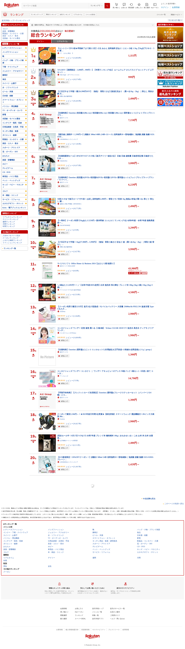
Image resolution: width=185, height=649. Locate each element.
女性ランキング (65, 14)
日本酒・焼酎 (7, 96)
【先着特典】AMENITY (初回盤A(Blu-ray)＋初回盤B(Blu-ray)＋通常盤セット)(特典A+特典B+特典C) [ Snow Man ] (105, 565)
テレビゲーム (7, 168)
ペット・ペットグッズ (11, 180)
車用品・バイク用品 (10, 176)
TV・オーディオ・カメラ (12, 110)
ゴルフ (5, 29)
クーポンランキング (10, 238)
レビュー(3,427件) (73, 251)
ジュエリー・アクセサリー (13, 71)
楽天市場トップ (8, 20)
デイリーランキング (10, 219)
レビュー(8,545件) (73, 507)
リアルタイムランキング (12, 217)
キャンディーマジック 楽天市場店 (71, 548)
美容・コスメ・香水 (10, 36)
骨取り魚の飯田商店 (66, 96)
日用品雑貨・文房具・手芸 (13, 127)
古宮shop (62, 311)
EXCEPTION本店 (65, 225)
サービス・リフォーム (11, 199)
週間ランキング (9, 222)
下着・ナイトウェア (10, 67)
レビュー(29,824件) (73, 553)
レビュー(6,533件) (73, 295)
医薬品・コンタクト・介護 (13, 33)
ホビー (5, 164)
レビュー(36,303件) (73, 596)
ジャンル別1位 (90, 14)
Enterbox (62, 419)
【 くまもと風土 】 (67, 53)
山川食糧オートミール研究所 (69, 440)
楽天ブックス (64, 118)
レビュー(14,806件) (73, 338)
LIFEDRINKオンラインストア (69, 139)
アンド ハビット (65, 526)
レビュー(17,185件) (73, 144)
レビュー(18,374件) (73, 79)
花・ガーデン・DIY (10, 152)
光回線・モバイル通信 (11, 38)
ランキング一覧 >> (175, 20)
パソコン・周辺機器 (10, 106)
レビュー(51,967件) (73, 467)
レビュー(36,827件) (73, 424)
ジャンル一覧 (161, 14)
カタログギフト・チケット (13, 203)
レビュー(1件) (71, 572)
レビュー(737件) (72, 381)
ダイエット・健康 (9, 135)
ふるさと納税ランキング (12, 240)
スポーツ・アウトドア (11, 148)
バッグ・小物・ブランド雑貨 (13, 61)
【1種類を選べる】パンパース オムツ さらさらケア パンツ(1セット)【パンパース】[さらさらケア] (99, 629)
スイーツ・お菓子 (9, 83)
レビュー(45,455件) (73, 617)
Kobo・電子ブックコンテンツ (14, 208)
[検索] (107, 5)
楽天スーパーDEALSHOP (67, 266)
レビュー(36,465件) (73, 101)
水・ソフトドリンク (10, 87)
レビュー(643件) (72, 271)
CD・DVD (6, 172)
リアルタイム (77, 14)
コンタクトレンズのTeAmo (68, 333)
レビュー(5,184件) (73, 316)
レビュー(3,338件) (73, 488)
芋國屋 (62, 591)
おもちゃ (5, 156)
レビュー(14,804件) (73, 58)
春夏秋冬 (62, 612)
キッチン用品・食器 (10, 131)
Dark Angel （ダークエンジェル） (70, 75)
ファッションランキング (12, 243)
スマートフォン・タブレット (13, 101)
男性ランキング (51, 14)
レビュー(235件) (72, 230)
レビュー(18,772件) (73, 208)
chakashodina (63, 161)
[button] (124, 6)
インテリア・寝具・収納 (12, 123)
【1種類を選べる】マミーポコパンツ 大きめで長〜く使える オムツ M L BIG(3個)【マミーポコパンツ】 (101, 500)
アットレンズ (64, 376)
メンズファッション (10, 52)
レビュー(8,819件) (73, 636)
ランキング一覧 (10, 248)
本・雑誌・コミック (10, 195)
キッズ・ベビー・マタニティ (13, 186)
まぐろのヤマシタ (65, 483)
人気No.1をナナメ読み (11, 236)
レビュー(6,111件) (73, 445)
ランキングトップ (37, 14)
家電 (4, 115)
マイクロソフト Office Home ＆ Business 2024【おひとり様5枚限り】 (86, 263)
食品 (4, 79)
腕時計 (5, 75)
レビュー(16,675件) (73, 165)
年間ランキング (9, 226)
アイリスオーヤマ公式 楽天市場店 (70, 290)
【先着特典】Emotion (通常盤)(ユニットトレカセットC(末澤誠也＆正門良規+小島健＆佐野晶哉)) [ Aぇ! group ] (104, 349)
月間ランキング (9, 224)
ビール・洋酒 (7, 92)
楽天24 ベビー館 (65, 502)
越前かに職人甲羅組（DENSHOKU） (71, 204)
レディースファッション (12, 48)
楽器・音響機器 (8, 31)
